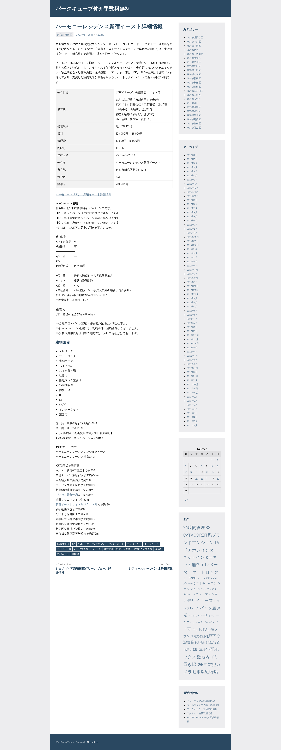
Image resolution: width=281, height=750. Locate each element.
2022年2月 (192, 376)
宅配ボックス (123, 548)
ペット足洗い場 (203, 629)
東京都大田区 (194, 70)
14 (207, 472)
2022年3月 (192, 372)
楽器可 (158, 548)
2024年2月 (192, 277)
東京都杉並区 (194, 82)
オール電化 (189, 578)
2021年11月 (192, 388)
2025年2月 (192, 228)
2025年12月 (193, 187)
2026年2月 (192, 179)
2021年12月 (192, 384)
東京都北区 (192, 49)
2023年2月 (192, 327)
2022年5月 (192, 363)
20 (202, 478)
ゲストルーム (202, 583)
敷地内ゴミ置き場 (142, 548)
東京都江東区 (194, 94)
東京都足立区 (194, 127)
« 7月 (186, 499)
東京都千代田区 (195, 53)
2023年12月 (193, 286)
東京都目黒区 (194, 107)
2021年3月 (192, 421)
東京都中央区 (194, 41)
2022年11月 (192, 339)
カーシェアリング (205, 578)
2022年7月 (192, 355)
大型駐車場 (198, 649)
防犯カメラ (63, 553)
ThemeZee (92, 742)
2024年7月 (192, 257)
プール (207, 622)
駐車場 (198, 671)
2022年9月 (192, 347)
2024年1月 (192, 282)
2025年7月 (192, 208)
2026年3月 (192, 175)
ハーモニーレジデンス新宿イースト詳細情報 (83, 194)
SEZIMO (100, 34)
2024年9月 (192, 249)
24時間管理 (63, 544)
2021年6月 (192, 408)
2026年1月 (192, 183)
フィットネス (194, 622)
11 (191, 472)
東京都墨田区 (194, 66)
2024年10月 (193, 245)
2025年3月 (192, 224)
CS (87, 544)
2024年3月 (192, 273)
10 (186, 472)
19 (196, 478)
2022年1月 (192, 380)
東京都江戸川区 (195, 90)
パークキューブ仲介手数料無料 (93, 8)
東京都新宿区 (64, 34)
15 (212, 472)
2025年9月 (192, 200)
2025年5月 (192, 216)
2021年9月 (192, 396)
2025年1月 (192, 232)
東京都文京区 (194, 74)
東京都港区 (192, 103)
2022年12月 (193, 335)
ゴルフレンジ (203, 589)
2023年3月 (192, 322)
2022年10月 (193, 343)
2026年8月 (192, 155)
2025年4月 (192, 220)
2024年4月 (192, 269)
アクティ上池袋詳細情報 (200, 713)
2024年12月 (193, 236)
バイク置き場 (81, 548)
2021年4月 (192, 417)
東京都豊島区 (194, 123)
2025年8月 (192, 204)
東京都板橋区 (194, 86)
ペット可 (96, 548)
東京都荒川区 (194, 115)
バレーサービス (193, 616)
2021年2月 (192, 425)
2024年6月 (192, 261)
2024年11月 (192, 241)
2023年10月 (193, 294)
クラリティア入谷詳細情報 (201, 701)
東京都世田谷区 (195, 37)
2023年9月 (192, 298)
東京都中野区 (194, 45)
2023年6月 (192, 310)
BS (73, 544)
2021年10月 (192, 392)
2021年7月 (192, 404)
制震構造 (200, 642)
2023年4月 (192, 318)
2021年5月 (192, 413)
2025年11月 (192, 191)
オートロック (151, 544)
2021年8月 (192, 400)
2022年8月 (192, 351)
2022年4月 (192, 368)
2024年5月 (192, 265)
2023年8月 (192, 302)
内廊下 (210, 635)
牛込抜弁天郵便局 (67, 494)
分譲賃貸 (108, 548)
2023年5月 (192, 314)
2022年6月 (192, 359)
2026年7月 (192, 159)
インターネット (116, 544)
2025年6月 (192, 212)
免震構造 (199, 636)
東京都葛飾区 (194, 119)
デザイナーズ (64, 548)
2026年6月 (192, 163)
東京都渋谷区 (194, 98)
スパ (193, 594)
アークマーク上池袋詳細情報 (202, 709)
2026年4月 (192, 171)
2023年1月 (192, 331)
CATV (80, 544)
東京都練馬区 (194, 111)
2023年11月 (192, 290)
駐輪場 (75, 553)
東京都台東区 (194, 57)
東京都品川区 (194, 62)
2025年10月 (193, 196)
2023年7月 (192, 306)
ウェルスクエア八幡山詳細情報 (203, 705)
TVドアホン (98, 544)
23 (218, 478)
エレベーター (134, 544)
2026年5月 (192, 167)
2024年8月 (192, 253)
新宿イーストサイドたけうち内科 (76, 504)
